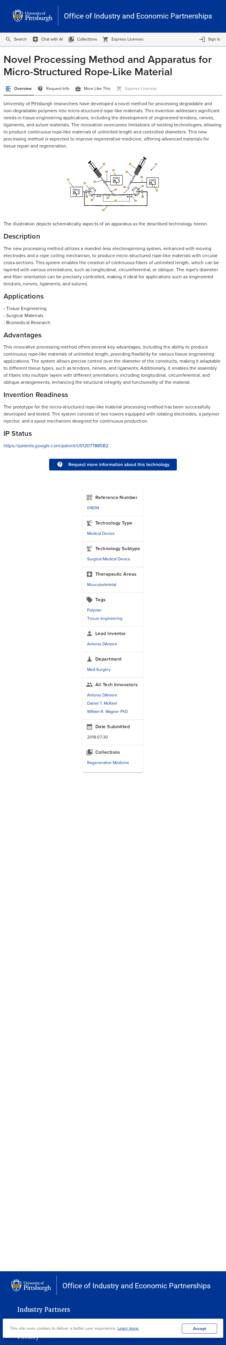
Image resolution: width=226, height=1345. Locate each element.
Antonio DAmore (102, 644)
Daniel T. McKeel (102, 703)
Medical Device (101, 533)
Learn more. (128, 1328)
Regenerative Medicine (108, 763)
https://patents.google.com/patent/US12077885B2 (56, 445)
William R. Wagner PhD (107, 711)
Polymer (94, 610)
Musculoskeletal (101, 585)
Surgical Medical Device (108, 559)
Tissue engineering (104, 618)
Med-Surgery (99, 669)
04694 (93, 508)
